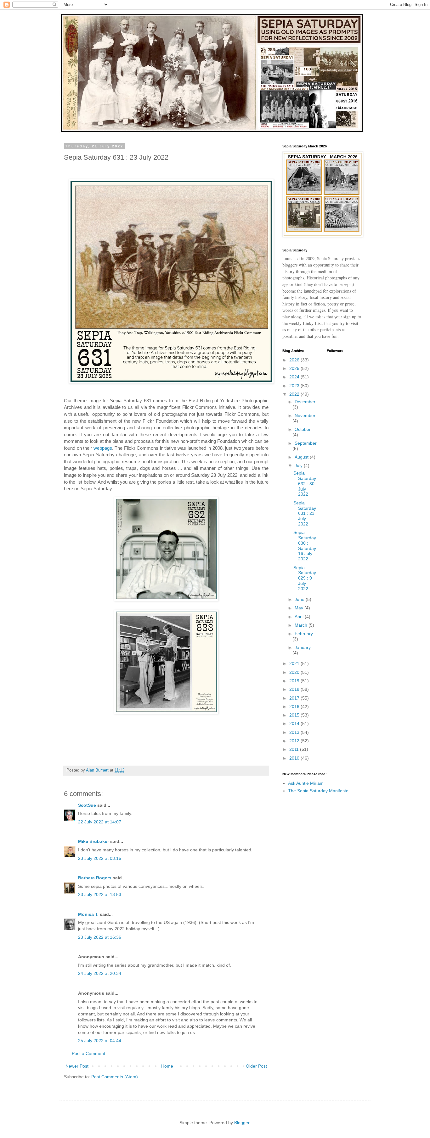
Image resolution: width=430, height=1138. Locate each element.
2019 (295, 680)
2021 (295, 663)
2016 (295, 706)
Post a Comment (88, 1053)
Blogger (241, 1122)
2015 (295, 714)
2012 (295, 740)
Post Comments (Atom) (114, 1076)
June (300, 599)
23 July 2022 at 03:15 (99, 858)
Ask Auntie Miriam (306, 783)
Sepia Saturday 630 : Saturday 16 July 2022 (304, 545)
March (301, 625)
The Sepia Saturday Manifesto (318, 790)
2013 (295, 732)
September (306, 443)
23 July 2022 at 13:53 (99, 894)
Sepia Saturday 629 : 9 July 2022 (304, 578)
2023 (295, 385)
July (299, 465)
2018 (295, 689)
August (302, 456)
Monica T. (88, 914)
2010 (295, 758)
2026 (295, 359)
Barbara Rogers (94, 877)
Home (167, 1066)
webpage (102, 448)
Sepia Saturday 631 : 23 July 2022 (304, 513)
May (299, 607)
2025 (295, 368)
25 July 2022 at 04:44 (99, 1040)
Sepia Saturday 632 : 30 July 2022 (304, 483)
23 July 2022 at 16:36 (99, 937)
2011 (294, 749)
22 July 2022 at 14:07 (99, 821)
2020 (295, 672)
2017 (295, 698)
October (303, 429)
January (303, 647)
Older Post (256, 1066)
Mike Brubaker (93, 841)
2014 (295, 723)
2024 (295, 376)
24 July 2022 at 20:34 (99, 973)
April (300, 616)
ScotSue (87, 805)
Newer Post (76, 1066)
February (304, 633)
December (305, 401)
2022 (295, 394)
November (305, 415)
